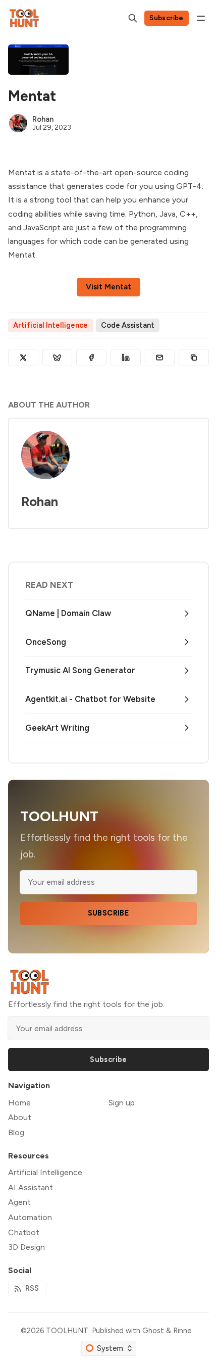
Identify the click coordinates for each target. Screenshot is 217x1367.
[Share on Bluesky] (57, 357)
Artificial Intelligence (50, 325)
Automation (30, 1217)
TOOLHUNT (67, 1330)
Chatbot (23, 1232)
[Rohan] (18, 123)
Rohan (42, 119)
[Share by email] (160, 357)
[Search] (133, 18)
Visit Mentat (108, 286)
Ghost (153, 1330)
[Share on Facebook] (91, 357)
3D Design (26, 1247)
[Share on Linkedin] (126, 357)
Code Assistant (127, 325)
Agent (19, 1202)
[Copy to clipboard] (194, 357)
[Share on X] (23, 357)
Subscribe (166, 18)
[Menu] (201, 18)
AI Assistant (30, 1187)
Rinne (182, 1330)
